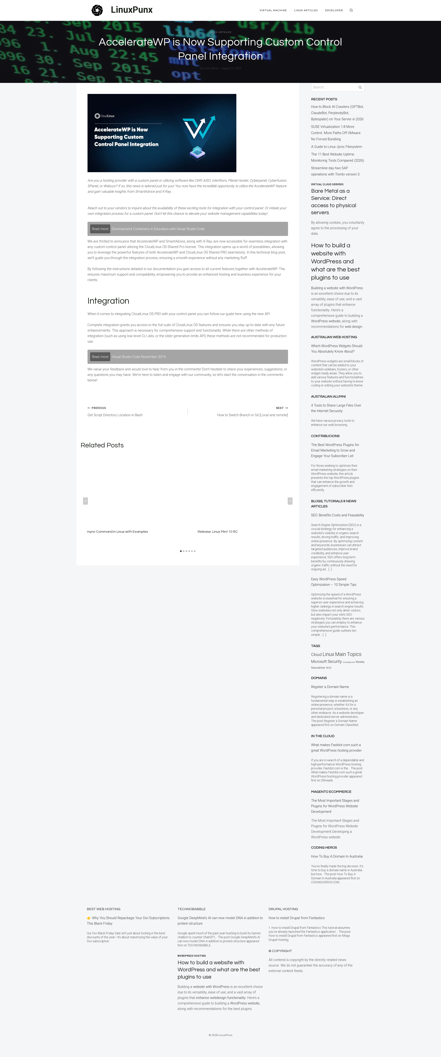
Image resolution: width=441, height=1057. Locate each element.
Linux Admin (211, 68)
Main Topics (348, 654)
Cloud (316, 654)
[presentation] (132, 488)
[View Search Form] (351, 10)
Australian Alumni (328, 396)
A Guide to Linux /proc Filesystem (336, 147)
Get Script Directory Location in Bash (115, 411)
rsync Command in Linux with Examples (117, 531)
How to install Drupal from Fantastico (297, 918)
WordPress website (325, 321)
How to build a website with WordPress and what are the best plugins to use (335, 261)
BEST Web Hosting (103, 909)
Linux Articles (306, 10)
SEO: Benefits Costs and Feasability (337, 515)
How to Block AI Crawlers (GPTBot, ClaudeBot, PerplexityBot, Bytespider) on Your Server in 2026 (337, 113)
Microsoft (319, 661)
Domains (319, 678)
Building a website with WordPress (337, 288)
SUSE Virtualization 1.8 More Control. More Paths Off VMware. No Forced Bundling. (336, 133)
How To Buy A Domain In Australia (337, 856)
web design (353, 327)
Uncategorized (349, 662)
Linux (328, 654)
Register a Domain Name (330, 687)
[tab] (181, 551)
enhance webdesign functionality (220, 998)
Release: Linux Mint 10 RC (218, 531)
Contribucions (325, 436)
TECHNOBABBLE (192, 909)
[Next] (290, 501)
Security (335, 661)
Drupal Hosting (283, 909)
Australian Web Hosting (334, 337)
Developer (334, 10)
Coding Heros (324, 847)
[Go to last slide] (85, 501)
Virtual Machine (273, 10)
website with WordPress (211, 987)
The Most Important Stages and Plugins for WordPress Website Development (335, 806)
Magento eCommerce (331, 791)
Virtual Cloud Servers (327, 184)
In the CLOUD (322, 736)
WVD (328, 667)
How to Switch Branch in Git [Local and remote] (252, 411)
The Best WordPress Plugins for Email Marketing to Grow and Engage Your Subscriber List (335, 450)
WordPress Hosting (192, 955)
